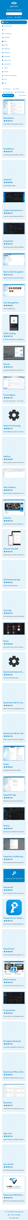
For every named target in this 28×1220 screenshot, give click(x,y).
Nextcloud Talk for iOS (13, 736)
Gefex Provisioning (11, 429)
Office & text (7, 60)
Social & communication (11, 75)
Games (6, 45)
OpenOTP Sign (9, 798)
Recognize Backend (12, 1044)
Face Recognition (11, 306)
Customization (8, 34)
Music (6, 644)
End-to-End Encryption (13, 275)
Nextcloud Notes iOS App (14, 675)
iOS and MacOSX (10, 552)
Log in (9, 17)
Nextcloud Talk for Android (15, 706)
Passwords (8, 890)
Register (18, 17)
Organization (8, 64)
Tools (5, 79)
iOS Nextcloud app (11, 582)
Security (6, 72)
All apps (6, 22)
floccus (6, 367)
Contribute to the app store (15, 1212)
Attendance (8, 121)
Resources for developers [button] (14, 10)
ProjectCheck (9, 1013)
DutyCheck (8, 244)
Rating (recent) (9, 99)
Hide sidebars (9, 490)
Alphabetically (9, 92)
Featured (23, 99)
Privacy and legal (15, 1215)
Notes (6, 767)
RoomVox (7, 1106)
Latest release (9, 95)
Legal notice (15, 1218)
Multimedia (7, 56)
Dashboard (7, 37)
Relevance (8, 89)
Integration (7, 49)
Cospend (7, 182)
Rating (18, 89)
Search (6, 68)
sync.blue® (8, 1167)
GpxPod (6, 459)
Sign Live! (7, 1136)
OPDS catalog (9, 336)
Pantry (6, 829)
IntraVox (7, 521)
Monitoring (7, 53)
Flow (5, 83)
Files (5, 41)
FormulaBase (9, 398)
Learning (7, 613)
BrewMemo (8, 152)
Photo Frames (9, 982)
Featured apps (8, 26)
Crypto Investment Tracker (15, 213)
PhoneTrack (8, 952)
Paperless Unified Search (14, 859)
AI (4, 30)
